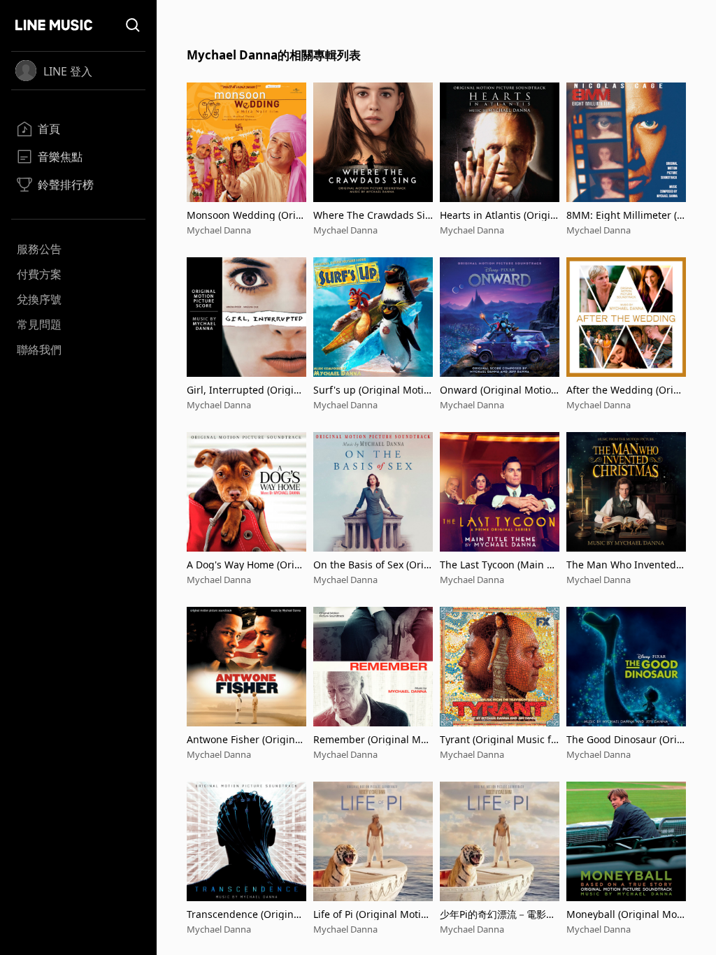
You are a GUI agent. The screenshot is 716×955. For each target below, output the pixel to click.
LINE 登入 (67, 71)
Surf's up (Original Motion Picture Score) (371, 390)
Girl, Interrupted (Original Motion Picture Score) (246, 390)
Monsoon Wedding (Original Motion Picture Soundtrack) (246, 215)
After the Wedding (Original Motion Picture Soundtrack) (625, 390)
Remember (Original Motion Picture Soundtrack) (373, 739)
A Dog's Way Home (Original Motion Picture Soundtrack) (246, 564)
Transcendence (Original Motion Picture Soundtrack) (246, 914)
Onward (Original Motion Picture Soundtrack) (498, 390)
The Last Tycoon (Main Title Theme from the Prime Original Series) (499, 564)
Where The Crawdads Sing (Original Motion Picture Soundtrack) (372, 215)
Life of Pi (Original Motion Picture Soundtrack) (373, 914)
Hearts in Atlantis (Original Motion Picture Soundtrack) (498, 215)
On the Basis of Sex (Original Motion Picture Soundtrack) (373, 564)
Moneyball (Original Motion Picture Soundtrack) (624, 914)
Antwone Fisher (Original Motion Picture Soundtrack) (246, 739)
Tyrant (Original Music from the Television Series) (498, 739)
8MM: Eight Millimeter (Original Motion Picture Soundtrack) (625, 215)
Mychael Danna (219, 230)
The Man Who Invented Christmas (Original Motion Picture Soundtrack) (625, 564)
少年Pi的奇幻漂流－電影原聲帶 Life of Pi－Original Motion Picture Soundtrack (499, 914)
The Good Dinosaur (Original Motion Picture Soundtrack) (626, 739)
